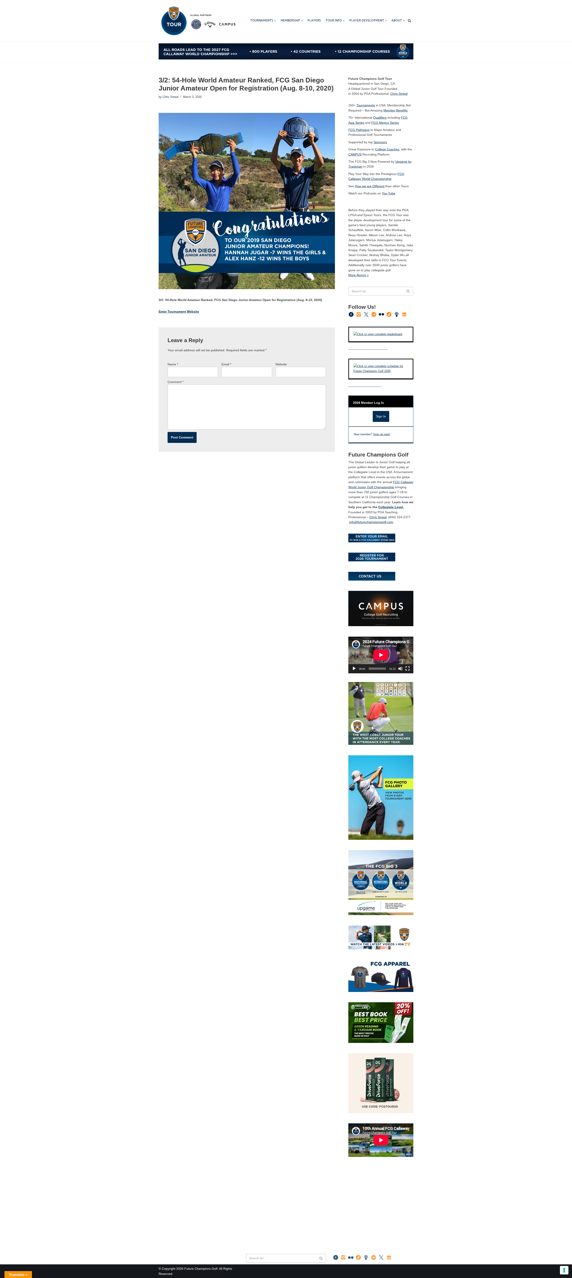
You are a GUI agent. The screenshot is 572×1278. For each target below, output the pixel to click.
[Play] (354, 668)
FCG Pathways (359, 130)
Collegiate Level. (391, 507)
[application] (380, 655)
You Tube (388, 193)
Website (281, 364)
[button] (275, 20)
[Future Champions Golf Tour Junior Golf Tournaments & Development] (198, 20)
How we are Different (370, 186)
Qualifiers (380, 117)
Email (226, 364)
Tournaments (365, 105)
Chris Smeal (171, 97)
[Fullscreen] (407, 668)
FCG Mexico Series (385, 122)
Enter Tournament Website (179, 311)
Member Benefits (395, 110)
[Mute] (400, 668)
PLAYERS (314, 20)
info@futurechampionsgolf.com (371, 522)
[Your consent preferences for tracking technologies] (564, 1270)
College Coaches (387, 149)
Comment (175, 382)
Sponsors (380, 142)
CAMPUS (355, 154)
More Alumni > (358, 275)
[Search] (409, 20)
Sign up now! (381, 434)
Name (173, 364)
